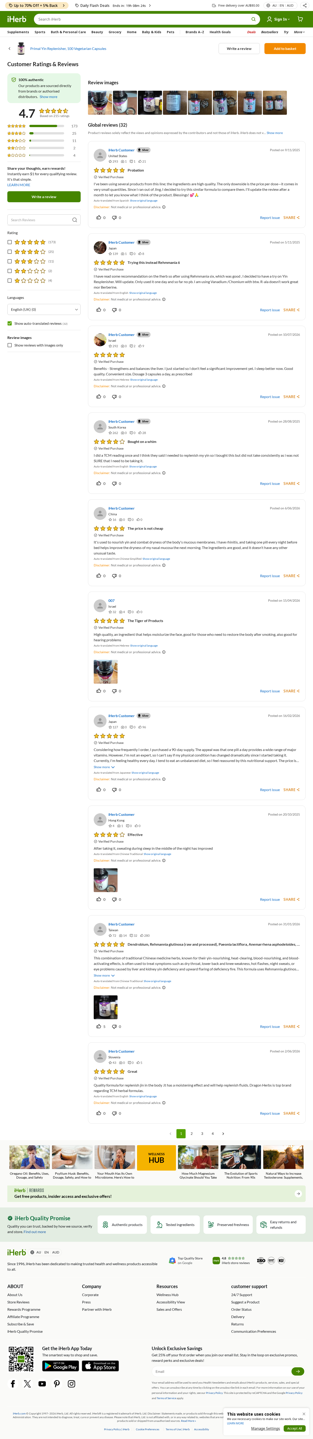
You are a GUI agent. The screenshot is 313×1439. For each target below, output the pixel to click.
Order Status (241, 1309)
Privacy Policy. (214, 1393)
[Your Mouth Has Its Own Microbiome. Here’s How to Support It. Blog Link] (114, 1162)
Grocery (115, 32)
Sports (40, 32)
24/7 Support (241, 1294)
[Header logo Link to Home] (17, 19)
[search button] (253, 19)
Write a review (239, 48)
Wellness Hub (167, 1294)
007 (111, 600)
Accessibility (201, 1429)
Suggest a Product (245, 1302)
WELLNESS (156, 1158)
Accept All (294, 1428)
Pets (170, 32)
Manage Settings (265, 1428)
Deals (251, 32)
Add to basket (285, 48)
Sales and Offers (169, 1309)
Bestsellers (269, 32)
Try (285, 32)
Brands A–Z (195, 32)
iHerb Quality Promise (25, 1331)
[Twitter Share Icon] (27, 1383)
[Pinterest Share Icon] (56, 1383)
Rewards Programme (23, 1309)
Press (86, 1302)
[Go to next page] (223, 1133)
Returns (237, 1324)
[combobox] (44, 309)
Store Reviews (18, 1302)
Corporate (90, 1294)
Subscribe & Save (20, 1324)
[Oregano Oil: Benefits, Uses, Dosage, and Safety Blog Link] (29, 1162)
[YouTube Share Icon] (42, 1383)
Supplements (18, 32)
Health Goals (220, 32)
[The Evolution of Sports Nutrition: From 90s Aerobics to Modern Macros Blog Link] (240, 1162)
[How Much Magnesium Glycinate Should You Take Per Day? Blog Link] (198, 1162)
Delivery (237, 1316)
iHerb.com (19, 1413)
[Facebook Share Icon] (12, 1383)
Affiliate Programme (23, 1316)
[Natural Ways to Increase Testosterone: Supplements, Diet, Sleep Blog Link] (283, 1162)
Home (132, 32)
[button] (304, 5)
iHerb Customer (121, 150)
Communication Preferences (253, 1331)
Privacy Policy (294, 1393)
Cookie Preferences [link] (147, 1429)
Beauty (97, 32)
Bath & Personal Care (68, 32)
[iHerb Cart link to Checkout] (300, 19)
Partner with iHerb (97, 1309)
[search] (74, 219)
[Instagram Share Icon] (71, 1383)
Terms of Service (166, 1398)
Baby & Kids (151, 32)
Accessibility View (170, 1302)
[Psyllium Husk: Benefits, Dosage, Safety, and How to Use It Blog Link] (72, 1162)
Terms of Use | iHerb (178, 1429)
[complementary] (147, 1429)
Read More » (188, 1421)
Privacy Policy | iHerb (117, 1429)
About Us (14, 1294)
